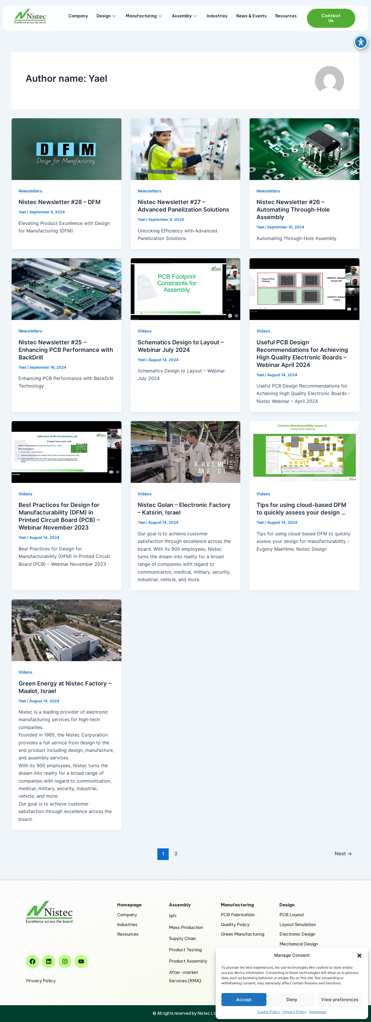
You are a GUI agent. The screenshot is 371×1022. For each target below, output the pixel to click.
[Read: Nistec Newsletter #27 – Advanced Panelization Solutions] (186, 149)
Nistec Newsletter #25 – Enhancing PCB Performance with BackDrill (66, 350)
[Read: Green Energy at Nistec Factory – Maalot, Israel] (66, 630)
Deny (291, 999)
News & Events (251, 16)
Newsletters (30, 190)
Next (343, 853)
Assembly (182, 16)
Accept (244, 999)
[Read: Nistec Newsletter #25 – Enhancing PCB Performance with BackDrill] (66, 289)
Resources (286, 16)
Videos (145, 330)
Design (104, 16)
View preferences (340, 999)
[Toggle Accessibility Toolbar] (361, 42)
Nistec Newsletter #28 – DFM (60, 202)
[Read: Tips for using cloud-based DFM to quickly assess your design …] (304, 452)
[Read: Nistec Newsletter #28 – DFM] (66, 149)
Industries (217, 16)
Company (78, 16)
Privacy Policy (294, 1012)
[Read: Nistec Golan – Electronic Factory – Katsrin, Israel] (186, 452)
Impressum (318, 1012)
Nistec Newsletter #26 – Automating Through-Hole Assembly (293, 210)
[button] (359, 956)
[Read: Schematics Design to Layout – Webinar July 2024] (186, 289)
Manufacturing (141, 16)
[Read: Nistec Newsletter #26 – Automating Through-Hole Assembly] (304, 149)
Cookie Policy (268, 1012)
